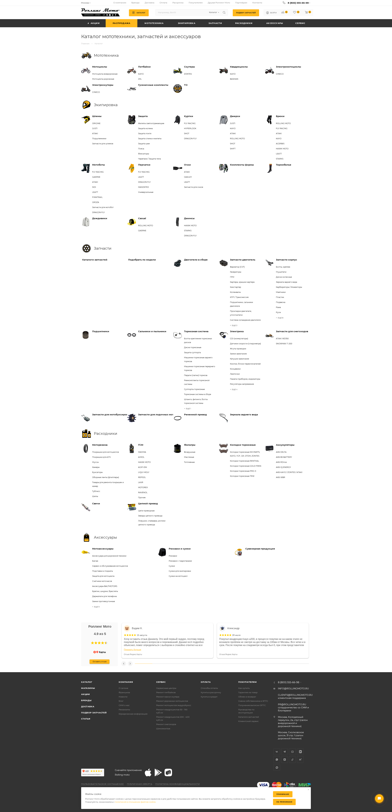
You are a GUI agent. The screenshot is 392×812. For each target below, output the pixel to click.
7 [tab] (248, 663)
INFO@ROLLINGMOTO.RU (293, 688)
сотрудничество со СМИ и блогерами (293, 707)
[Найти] (224, 12)
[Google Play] (158, 772)
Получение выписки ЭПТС (252, 705)
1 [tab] (143, 663)
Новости (123, 696)
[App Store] (148, 772)
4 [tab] (196, 663)
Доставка (87, 706)
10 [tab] (300, 663)
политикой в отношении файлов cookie (135, 802)
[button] (92, 643)
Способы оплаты (209, 688)
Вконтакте (276, 751)
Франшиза (124, 692)
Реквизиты (124, 709)
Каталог (86, 682)
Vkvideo (300, 751)
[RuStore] (168, 772)
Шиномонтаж (163, 728)
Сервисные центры (166, 688)
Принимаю (282, 794)
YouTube (292, 751)
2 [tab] (161, 663)
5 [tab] (213, 663)
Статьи (85, 719)
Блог (121, 701)
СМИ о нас (124, 705)
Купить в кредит (209, 696)
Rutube (300, 759)
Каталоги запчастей (248, 717)
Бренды (86, 700)
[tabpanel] (167, 641)
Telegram (284, 751)
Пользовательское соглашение (102, 784)
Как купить (244, 688)
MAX (276, 767)
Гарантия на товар (248, 692)
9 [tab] (283, 663)
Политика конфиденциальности (177, 784)
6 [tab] (230, 663)
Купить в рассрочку (211, 692)
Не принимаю (284, 802)
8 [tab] (265, 663)
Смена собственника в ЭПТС (253, 701)
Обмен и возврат (247, 696)
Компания (126, 682)
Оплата (206, 682)
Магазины (88, 688)
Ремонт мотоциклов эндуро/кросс (173, 705)
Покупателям (247, 682)
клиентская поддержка (295, 696)
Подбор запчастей (94, 712)
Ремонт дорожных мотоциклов (172, 701)
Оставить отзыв (99, 662)
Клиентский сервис (248, 721)
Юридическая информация (133, 714)
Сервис (161, 682)
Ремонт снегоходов (166, 724)
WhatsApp (276, 759)
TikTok (292, 759)
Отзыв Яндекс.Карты (133, 654)
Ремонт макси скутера (167, 696)
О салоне (123, 688)
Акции (85, 694)
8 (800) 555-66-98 (298, 2)
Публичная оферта (139, 784)
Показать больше (132, 649)
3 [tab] (178, 663)
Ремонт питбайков (166, 692)
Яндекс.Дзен (284, 759)
